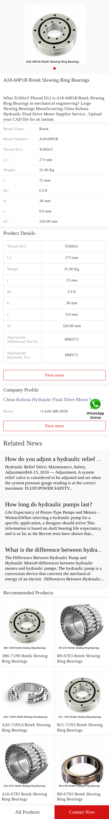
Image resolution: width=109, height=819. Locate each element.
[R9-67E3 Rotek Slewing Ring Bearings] (82, 650)
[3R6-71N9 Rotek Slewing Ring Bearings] (27, 650)
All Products (27, 812)
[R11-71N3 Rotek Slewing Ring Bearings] (82, 719)
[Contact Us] (95, 409)
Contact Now (82, 812)
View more (54, 375)
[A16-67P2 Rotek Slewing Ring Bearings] (27, 788)
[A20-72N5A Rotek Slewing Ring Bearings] (27, 719)
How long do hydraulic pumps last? (48, 504)
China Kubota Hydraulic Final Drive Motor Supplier (54, 399)
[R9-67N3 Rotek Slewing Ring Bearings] (82, 788)
